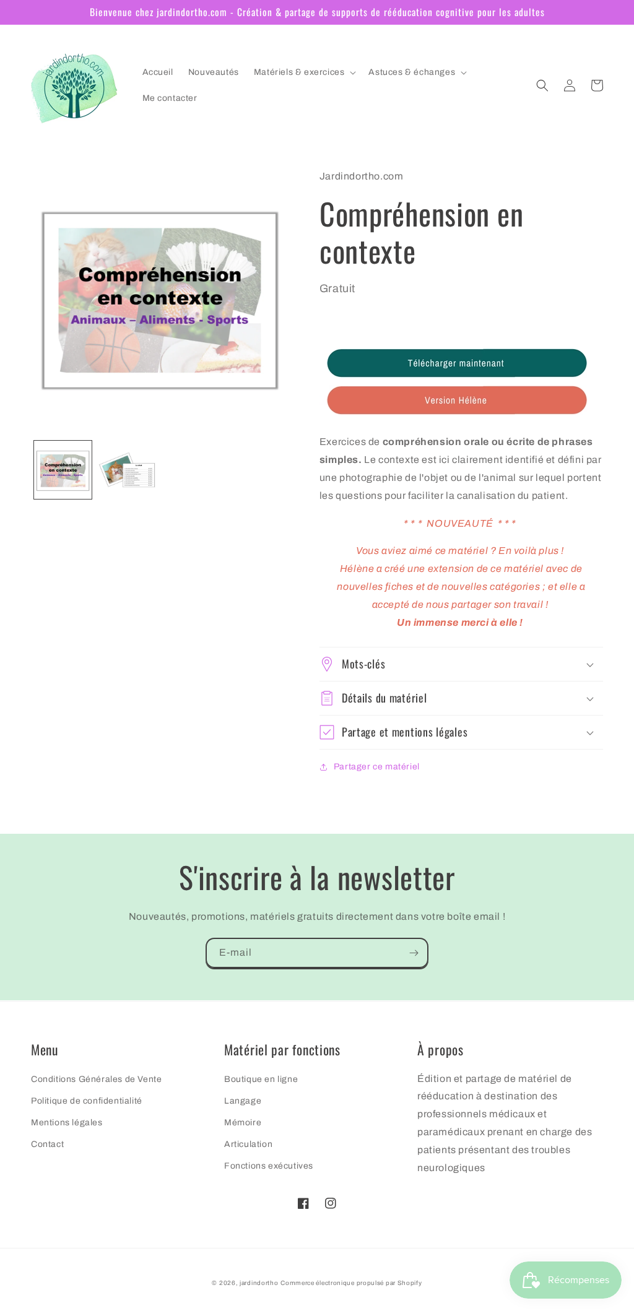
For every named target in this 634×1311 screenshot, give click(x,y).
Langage (242, 1100)
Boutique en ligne (261, 1079)
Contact (47, 1144)
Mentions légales (67, 1122)
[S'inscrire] (413, 953)
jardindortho (259, 1282)
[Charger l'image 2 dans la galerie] (126, 469)
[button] (304, 72)
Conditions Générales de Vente (96, 1079)
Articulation (248, 1144)
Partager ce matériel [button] (377, 766)
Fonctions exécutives (268, 1165)
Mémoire (242, 1122)
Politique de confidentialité (86, 1100)
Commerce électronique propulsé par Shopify (351, 1282)
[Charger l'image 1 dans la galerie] (63, 469)
